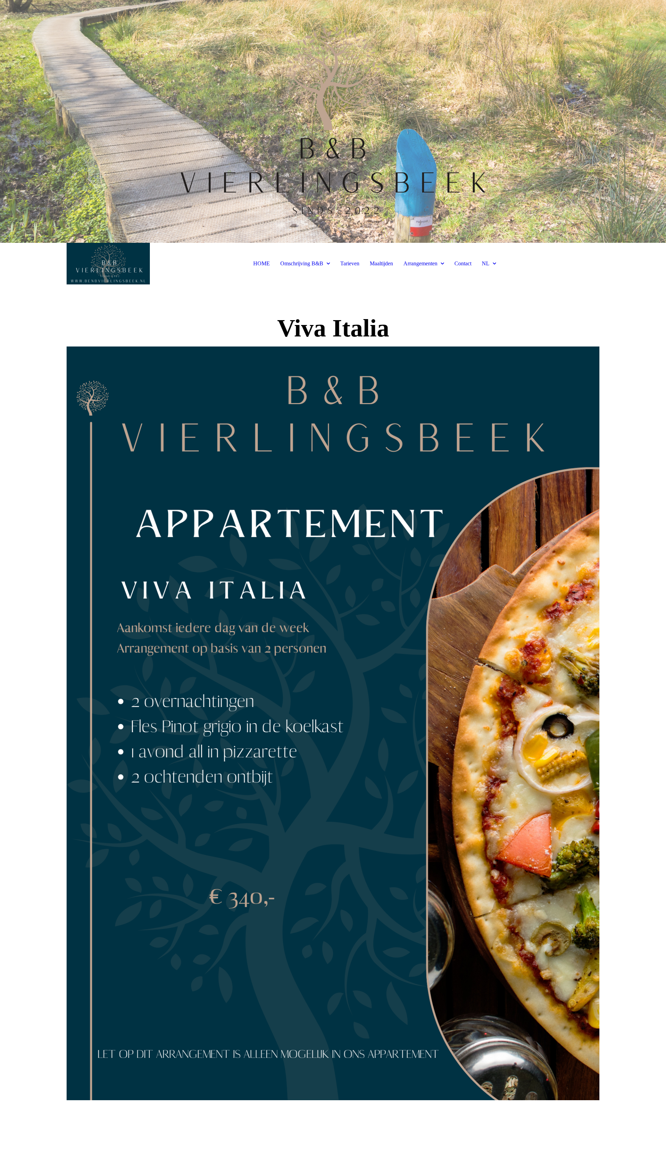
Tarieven (349, 263)
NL (485, 263)
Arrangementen (420, 263)
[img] (333, 121)
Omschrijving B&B (301, 263)
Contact (462, 263)
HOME (261, 263)
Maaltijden (381, 263)
